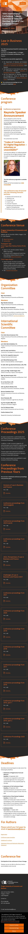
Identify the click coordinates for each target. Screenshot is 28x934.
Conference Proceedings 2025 (14, 736)
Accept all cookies (14, 925)
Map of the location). (16, 257)
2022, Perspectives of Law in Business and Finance (13, 558)
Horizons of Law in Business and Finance (13, 486)
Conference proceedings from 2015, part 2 (13, 719)
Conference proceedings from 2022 (13, 540)
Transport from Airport (11, 270)
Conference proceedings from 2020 (13, 612)
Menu (23, 3)
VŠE (4, 3)
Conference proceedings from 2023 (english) (13, 504)
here (14, 84)
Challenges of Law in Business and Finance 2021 (13, 576)
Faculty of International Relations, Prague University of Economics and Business (15, 64)
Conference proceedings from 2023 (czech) (13, 522)
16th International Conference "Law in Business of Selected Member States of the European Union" (12, 18)
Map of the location (8, 239)
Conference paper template (8, 837)
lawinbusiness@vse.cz (18, 316)
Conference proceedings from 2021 (13, 594)
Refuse (14, 931)
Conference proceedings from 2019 (13, 630)
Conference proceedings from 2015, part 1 (13, 701)
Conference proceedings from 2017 (13, 665)
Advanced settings (14, 928)
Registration (4, 834)
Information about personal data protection (10, 921)
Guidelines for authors (6, 840)
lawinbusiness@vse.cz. (16, 829)
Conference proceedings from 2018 (13, 648)
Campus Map (7, 241)
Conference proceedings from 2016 (13, 683)
